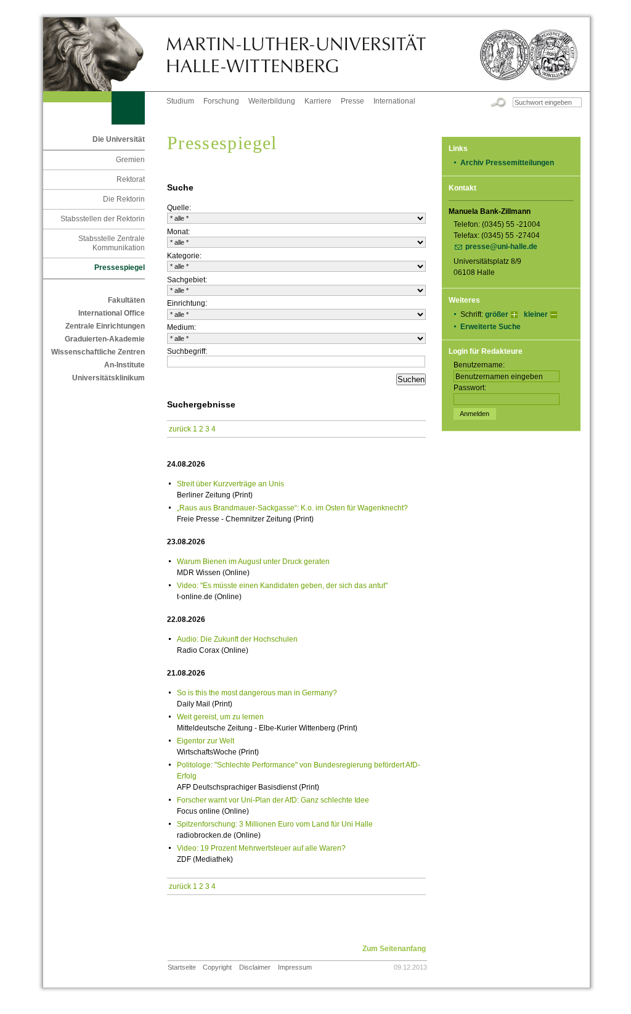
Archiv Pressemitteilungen (507, 162)
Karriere (318, 101)
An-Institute (124, 365)
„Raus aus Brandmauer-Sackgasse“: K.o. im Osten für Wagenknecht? (292, 508)
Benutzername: (479, 365)
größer (496, 314)
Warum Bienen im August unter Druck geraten (253, 561)
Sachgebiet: (187, 280)
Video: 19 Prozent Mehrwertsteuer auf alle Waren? (261, 848)
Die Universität (118, 139)
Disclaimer (255, 967)
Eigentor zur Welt (205, 741)
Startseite (182, 967)
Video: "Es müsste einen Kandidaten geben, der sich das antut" (282, 585)
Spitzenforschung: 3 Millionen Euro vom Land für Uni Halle (275, 824)
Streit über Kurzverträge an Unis (230, 484)
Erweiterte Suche (490, 326)
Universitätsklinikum (108, 378)
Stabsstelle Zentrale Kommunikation (111, 243)
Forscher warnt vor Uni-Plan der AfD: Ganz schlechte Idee (273, 800)
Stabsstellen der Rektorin (102, 219)
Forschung (221, 101)
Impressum (295, 967)
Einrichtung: (187, 303)
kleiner (536, 314)
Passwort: (470, 387)
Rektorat (130, 179)
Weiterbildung (271, 101)
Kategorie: (184, 255)
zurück (180, 429)
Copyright (217, 967)
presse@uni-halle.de (501, 246)
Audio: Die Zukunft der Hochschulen (237, 639)
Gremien (130, 159)
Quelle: (179, 207)
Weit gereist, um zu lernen (220, 717)
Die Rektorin (124, 199)
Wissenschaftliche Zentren (98, 352)
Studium (180, 101)
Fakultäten (126, 300)
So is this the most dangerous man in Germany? (257, 693)
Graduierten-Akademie (105, 339)
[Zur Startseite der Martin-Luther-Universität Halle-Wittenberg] (104, 54)
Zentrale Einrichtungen (105, 326)
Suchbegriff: (187, 351)
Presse (352, 101)
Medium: (181, 327)
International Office (111, 313)
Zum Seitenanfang (394, 948)
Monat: (178, 231)
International (394, 101)
